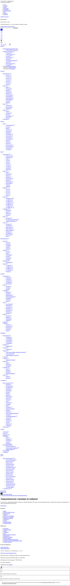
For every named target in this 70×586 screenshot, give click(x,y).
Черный (8, 102)
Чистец (8, 422)
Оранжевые (9, 181)
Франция (9, 327)
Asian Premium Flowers (21, 495)
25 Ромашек (9, 340)
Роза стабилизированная (12, 413)
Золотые (8, 186)
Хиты (5, 433)
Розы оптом (9, 478)
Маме (8, 111)
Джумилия (9, 225)
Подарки (5, 436)
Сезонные (9, 307)
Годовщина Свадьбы (11, 60)
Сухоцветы (3, 380)
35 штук (8, 79)
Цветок (5, 250)
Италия (8, 329)
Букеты (2, 71)
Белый (8, 90)
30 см (8, 189)
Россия (8, 324)
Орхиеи (8, 259)
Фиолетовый (9, 94)
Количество (6, 73)
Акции (5, 322)
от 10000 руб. (10, 207)
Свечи (8, 442)
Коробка (8, 210)
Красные (9, 174)
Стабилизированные (11, 221)
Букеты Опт (3, 490)
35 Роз (8, 163)
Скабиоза (8, 414)
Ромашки (3, 333)
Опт (1, 455)
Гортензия (9, 390)
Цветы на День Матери (8, 515)
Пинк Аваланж (10, 230)
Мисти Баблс (9, 228)
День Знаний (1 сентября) (12, 50)
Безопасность (6, 535)
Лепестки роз (9, 156)
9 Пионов (9, 279)
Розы (2, 151)
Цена (5, 196)
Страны (5, 323)
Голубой (8, 244)
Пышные (8, 311)
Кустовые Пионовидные (12, 219)
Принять (65, 582)
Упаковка (6, 209)
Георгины (9, 131)
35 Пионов (9, 283)
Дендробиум (9, 138)
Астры (8, 126)
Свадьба (9, 56)
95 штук (8, 84)
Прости (8, 62)
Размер (5, 187)
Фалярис (8, 419)
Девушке (9, 113)
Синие (8, 289)
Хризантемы (10, 146)
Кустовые (9, 218)
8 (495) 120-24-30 (4, 16)
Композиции (9, 295)
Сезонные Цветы (7, 522)
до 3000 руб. (9, 203)
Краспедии (9, 396)
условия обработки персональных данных (47, 582)
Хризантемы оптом (11, 484)
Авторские (9, 105)
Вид (5, 104)
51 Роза (8, 165)
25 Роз (8, 162)
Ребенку (8, 317)
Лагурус (9, 399)
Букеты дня (9, 107)
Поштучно (9, 157)
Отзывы (5, 13)
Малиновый (9, 98)
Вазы (8, 437)
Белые (8, 175)
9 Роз (8, 159)
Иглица (8, 392)
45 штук (8, 81)
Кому (5, 110)
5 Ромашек (9, 337)
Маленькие (9, 346)
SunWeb (10, 564)
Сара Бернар (9, 304)
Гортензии (9, 137)
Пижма (8, 410)
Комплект (6, 260)
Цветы (2, 121)
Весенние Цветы (7, 523)
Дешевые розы (10, 198)
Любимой (9, 318)
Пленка (8, 299)
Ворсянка (8, 384)
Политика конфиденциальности (10, 539)
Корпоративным (7, 10)
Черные (8, 184)
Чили (8, 330)
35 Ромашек (9, 341)
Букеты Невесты (4, 238)
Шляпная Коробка (11, 296)
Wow (8, 236)
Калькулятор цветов (7, 494)
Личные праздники (8, 51)
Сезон (5, 347)
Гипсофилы (9, 254)
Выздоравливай (10, 63)
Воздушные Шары (7, 444)
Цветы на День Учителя (8, 512)
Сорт (5, 222)
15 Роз (8, 160)
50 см (8, 192)
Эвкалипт (9, 148)
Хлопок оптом (10, 482)
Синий (8, 101)
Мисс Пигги (9, 227)
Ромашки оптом (10, 479)
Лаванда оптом (10, 472)
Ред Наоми (9, 233)
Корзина (8, 213)
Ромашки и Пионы (11, 359)
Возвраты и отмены (8, 537)
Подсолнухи (9, 145)
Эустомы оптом (10, 487)
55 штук (8, 82)
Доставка (5, 5)
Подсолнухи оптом (11, 476)
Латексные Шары (11, 446)
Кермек (8, 393)
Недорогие (9, 310)
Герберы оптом (10, 465)
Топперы (8, 439)
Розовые (9, 177)
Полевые (8, 108)
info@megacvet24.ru (10, 66)
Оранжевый (9, 96)
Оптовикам (6, 9)
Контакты (5, 14)
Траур (2, 454)
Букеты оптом (10, 461)
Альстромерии (10, 125)
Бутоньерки (9, 262)
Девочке (8, 320)
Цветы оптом (10, 481)
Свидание (9, 53)
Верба (8, 128)
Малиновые (9, 178)
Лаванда (8, 398)
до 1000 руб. (9, 199)
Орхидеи (8, 143)
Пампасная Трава (10, 408)
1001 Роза (8, 169)
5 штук (8, 75)
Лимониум (9, 402)
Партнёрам (5, 528)
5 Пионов (8, 277)
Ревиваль (9, 231)
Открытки (9, 440)
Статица (8, 417)
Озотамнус (9, 407)
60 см (8, 193)
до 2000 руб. (9, 201)
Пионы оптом (9, 475)
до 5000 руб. (9, 206)
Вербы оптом (9, 462)
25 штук (8, 78)
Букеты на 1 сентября (8, 517)
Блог (4, 12)
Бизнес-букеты (6, 513)
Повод (2, 46)
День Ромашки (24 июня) (12, 355)
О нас (4, 4)
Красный (9, 88)
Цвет (5, 85)
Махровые (9, 305)
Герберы (8, 132)
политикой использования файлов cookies (9, 583)
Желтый (8, 93)
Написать (12, 68)
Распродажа (3, 492)
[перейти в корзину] (1, 39)
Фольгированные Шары (12, 447)
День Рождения (10, 54)
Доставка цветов (7, 529)
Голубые (8, 288)
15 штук (8, 76)
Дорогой (8, 271)
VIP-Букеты (6, 519)
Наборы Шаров (10, 449)
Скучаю (8, 65)
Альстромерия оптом (11, 459)
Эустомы (8, 149)
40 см (8, 190)
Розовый (9, 91)
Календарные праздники (10, 48)
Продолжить (3, 505)
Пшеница (9, 411)
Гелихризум (9, 386)
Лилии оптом (9, 473)
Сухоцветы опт (7, 488)
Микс (8, 87)
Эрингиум (9, 425)
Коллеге (8, 114)
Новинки (6, 434)
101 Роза (8, 166)
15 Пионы (9, 280)
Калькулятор (6, 450)
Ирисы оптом (9, 470)
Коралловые (9, 183)
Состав (5, 358)
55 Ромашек (9, 343)
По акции (6, 119)
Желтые (8, 180)
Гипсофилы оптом (11, 467)
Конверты (8, 443)
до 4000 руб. (9, 204)
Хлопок (8, 256)
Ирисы (8, 140)
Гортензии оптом (10, 468)
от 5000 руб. (9, 270)
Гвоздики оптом (10, 464)
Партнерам (5, 8)
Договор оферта (7, 538)
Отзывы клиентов (7, 542)
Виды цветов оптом (8, 458)
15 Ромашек (9, 338)
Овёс (8, 405)
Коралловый (9, 99)
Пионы (8, 251)
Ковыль (8, 395)
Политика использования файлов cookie (12, 540)
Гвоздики (9, 129)
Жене (8, 117)
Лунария (8, 404)
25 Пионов (9, 282)
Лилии (8, 142)
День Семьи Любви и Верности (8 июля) (16, 352)
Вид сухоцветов (7, 383)
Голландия (9, 326)
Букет (8, 212)
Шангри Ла (9, 234)
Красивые (9, 308)
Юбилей (9, 59)
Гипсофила (9, 134)
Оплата (5, 7)
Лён (7, 401)
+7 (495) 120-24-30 (12, 67)
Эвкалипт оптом (10, 485)
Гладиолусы (9, 135)
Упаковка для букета (8, 518)
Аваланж (9, 224)
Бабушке (8, 366)
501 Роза (8, 168)
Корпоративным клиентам (9, 534)
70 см (8, 195)
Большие (9, 313)
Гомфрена (8, 389)
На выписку (9, 57)
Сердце (8, 215)
